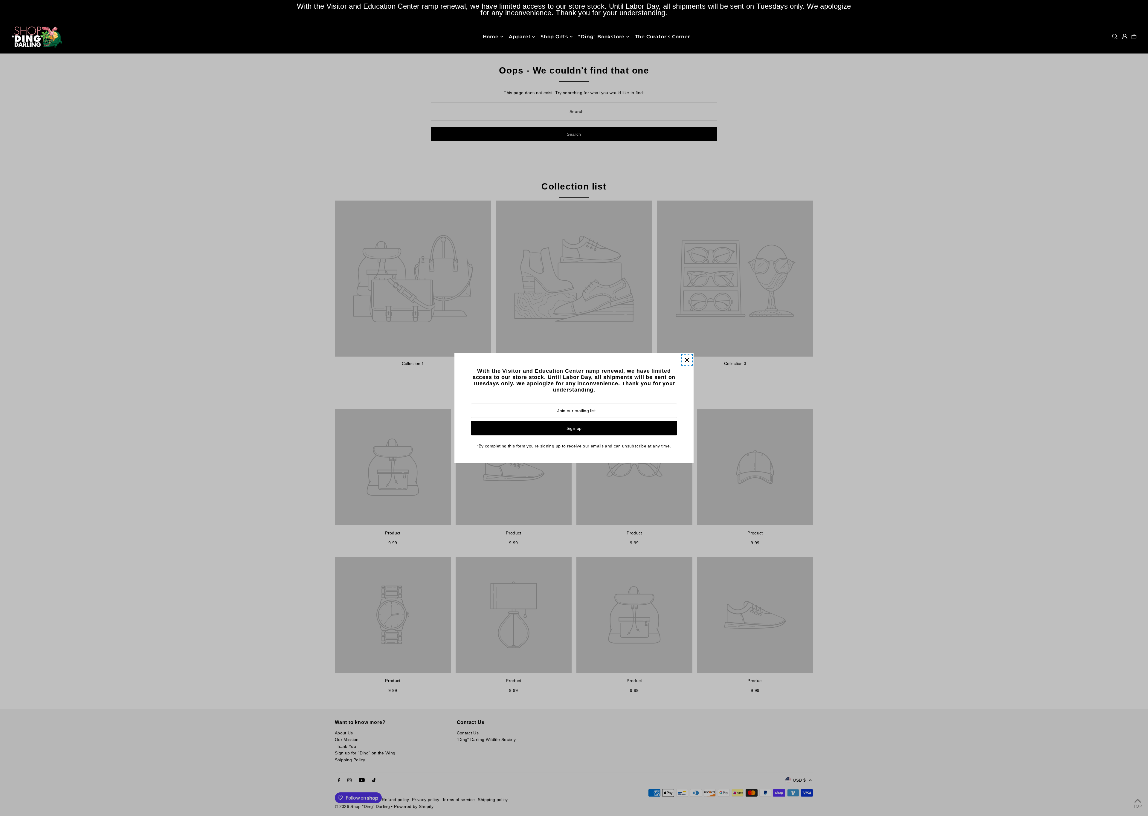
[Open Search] (1115, 36)
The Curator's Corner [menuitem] (662, 36)
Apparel (519, 36)
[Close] (687, 359)
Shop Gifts (554, 36)
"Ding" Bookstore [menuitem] (601, 36)
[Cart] (1134, 36)
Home (491, 36)
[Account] (1124, 36)
